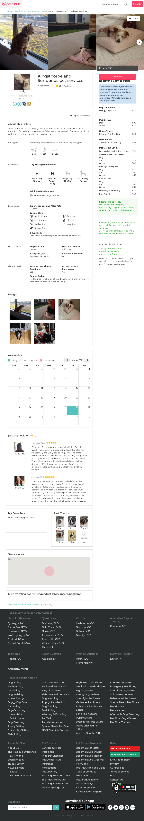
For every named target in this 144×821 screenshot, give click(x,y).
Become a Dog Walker (89, 751)
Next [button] (139, 42)
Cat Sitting (14, 706)
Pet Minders (117, 706)
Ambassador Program (89, 791)
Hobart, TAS (14, 658)
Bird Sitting (48, 710)
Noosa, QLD (49, 631)
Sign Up (137, 4)
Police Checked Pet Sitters (87, 727)
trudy (49, 604)
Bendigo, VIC (83, 635)
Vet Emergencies (86, 787)
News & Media (16, 767)
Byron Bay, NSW (17, 627)
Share (134, 18)
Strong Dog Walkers (87, 694)
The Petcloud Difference (22, 751)
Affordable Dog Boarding (125, 714)
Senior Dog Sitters (86, 713)
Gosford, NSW (16, 639)
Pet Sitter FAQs (84, 783)
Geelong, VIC (83, 627)
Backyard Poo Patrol (54, 686)
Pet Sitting (14, 690)
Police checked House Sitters (89, 708)
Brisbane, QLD (50, 623)
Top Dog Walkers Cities (55, 783)
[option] (24, 42)
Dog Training (49, 706)
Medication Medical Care (90, 686)
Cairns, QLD (49, 647)
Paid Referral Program (20, 775)
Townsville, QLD (51, 639)
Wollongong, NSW (19, 635)
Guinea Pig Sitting (18, 730)
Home (9, 11)
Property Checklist (52, 755)
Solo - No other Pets (121, 694)
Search (17, 11)
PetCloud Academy (87, 779)
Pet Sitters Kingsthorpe (34, 11)
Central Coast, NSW (19, 643)
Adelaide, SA (49, 658)
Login (125, 4)
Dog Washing (50, 698)
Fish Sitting (14, 734)
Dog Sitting (14, 682)
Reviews (12, 771)
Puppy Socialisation (53, 702)
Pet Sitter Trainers (120, 722)
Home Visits (15, 714)
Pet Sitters (19, 604)
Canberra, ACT (118, 626)
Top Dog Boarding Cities (56, 775)
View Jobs (82, 763)
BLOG (133, 807)
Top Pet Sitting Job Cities (90, 767)
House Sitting (16, 698)
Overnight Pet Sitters (88, 698)
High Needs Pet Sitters (89, 682)
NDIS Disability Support (55, 730)
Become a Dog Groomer (90, 759)
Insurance (114, 251)
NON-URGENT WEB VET (124, 754)
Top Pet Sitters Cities (54, 779)
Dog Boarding (16, 722)
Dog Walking (15, 694)
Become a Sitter (110, 4)
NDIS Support (16, 718)
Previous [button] (5, 42)
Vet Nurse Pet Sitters (88, 702)
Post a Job (48, 751)
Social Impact (16, 759)
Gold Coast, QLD (51, 627)
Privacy (114, 763)
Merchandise (83, 775)
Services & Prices (51, 747)
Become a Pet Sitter (87, 747)
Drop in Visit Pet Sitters (89, 721)
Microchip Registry (53, 787)
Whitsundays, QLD (53, 643)
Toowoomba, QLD (52, 635)
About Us (13, 747)
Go (56, 807)
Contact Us (116, 779)
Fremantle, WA (84, 662)
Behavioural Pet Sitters (123, 698)
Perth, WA (82, 658)
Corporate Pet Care (53, 682)
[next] (87, 360)
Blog (113, 775)
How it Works (15, 755)
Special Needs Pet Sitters (124, 702)
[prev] (67, 360)
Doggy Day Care (17, 702)
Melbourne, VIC (85, 623)
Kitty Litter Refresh (52, 690)
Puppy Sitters (84, 717)
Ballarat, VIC (83, 631)
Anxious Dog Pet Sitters (90, 733)
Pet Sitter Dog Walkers (123, 718)
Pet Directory (49, 771)
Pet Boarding (15, 686)
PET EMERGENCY (120, 748)
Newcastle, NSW (17, 631)
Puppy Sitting (16, 726)
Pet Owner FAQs (51, 759)
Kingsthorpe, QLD (36, 604)
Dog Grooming (16, 710)
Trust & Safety (16, 763)
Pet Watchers (118, 710)
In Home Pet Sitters (121, 682)
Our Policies (117, 767)
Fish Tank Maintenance (55, 694)
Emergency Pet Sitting (123, 686)
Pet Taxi (46, 718)
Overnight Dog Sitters (123, 690)
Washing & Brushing (54, 714)
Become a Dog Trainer (89, 755)
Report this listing (81, 115)
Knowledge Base (120, 759)
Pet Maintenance (52, 722)
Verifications (49, 767)
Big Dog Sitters (85, 690)
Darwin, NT (116, 658)
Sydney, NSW (15, 623)
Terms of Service (119, 771)
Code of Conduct (86, 771)
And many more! (18, 668)
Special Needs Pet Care (55, 726)
